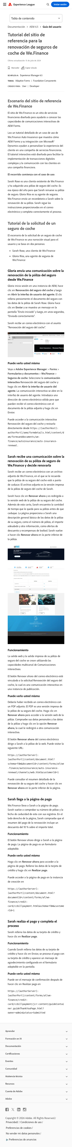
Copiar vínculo (31, 67)
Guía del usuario (52, 26)
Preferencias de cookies (18, 1127)
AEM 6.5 (33, 26)
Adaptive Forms (22, 80)
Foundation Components (44, 80)
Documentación (16, 26)
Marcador (15, 67)
